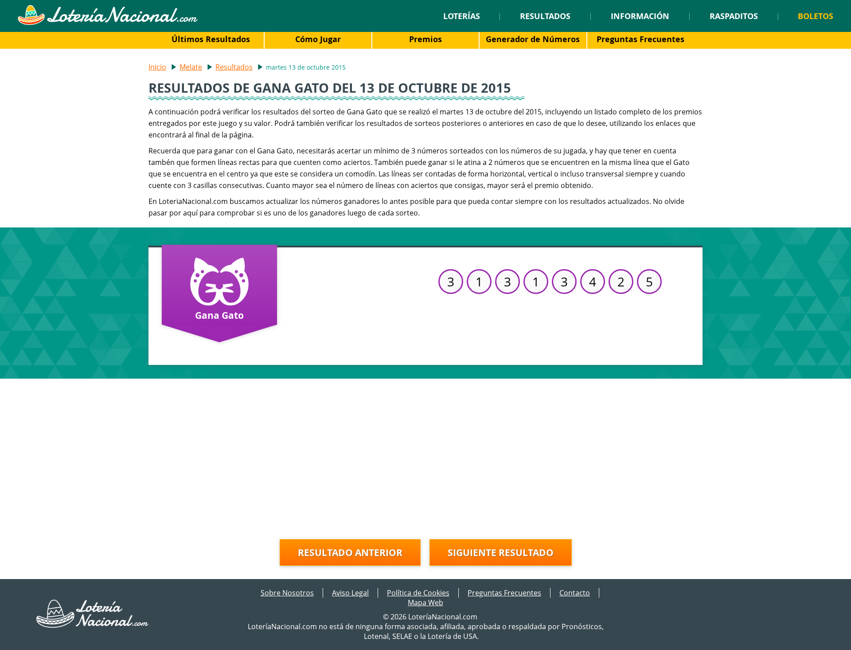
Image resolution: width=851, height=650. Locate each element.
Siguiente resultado (501, 552)
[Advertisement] (425, 454)
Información (640, 16)
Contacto (574, 593)
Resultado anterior (350, 552)
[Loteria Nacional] (107, 22)
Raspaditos (734, 16)
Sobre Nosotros (287, 593)
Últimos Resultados (211, 39)
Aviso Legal (350, 593)
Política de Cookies (418, 593)
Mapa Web (425, 602)
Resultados (545, 16)
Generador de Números (533, 39)
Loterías (461, 16)
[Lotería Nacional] (92, 625)
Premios (425, 39)
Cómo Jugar (318, 39)
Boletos (815, 16)
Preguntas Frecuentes (640, 39)
